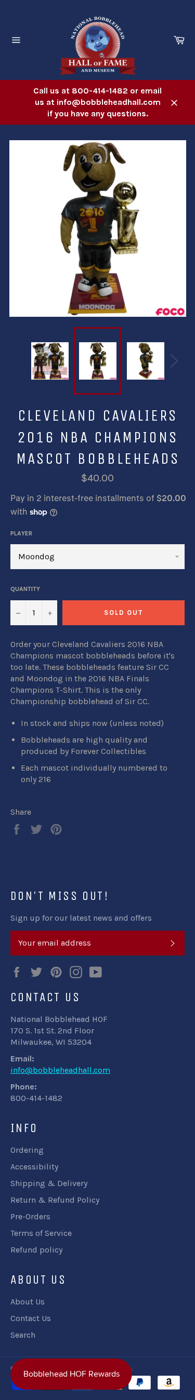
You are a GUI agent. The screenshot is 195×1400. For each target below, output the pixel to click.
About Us (27, 1302)
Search (22, 1335)
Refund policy (36, 1250)
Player (21, 533)
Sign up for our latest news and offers (81, 918)
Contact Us (30, 1318)
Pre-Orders (30, 1216)
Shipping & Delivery (48, 1183)
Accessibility (34, 1167)
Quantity (25, 589)
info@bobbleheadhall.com (60, 1070)
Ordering (27, 1150)
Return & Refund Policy (54, 1200)
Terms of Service (41, 1233)
